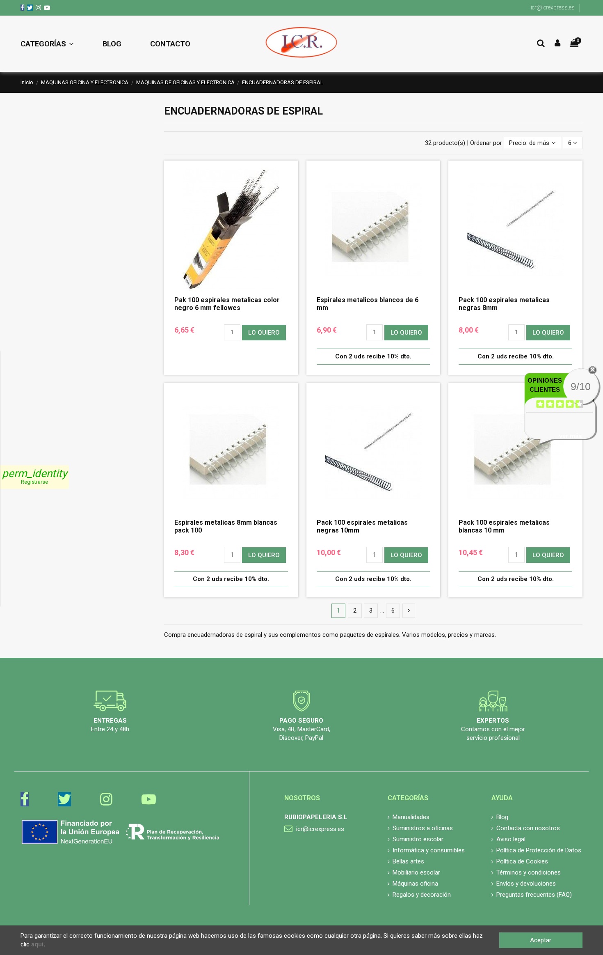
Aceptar (540, 940)
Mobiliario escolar (416, 872)
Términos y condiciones (528, 872)
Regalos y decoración (422, 894)
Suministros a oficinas (423, 828)
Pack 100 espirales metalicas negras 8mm (504, 304)
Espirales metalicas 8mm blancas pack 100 (225, 526)
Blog (502, 817)
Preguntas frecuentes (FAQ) (534, 894)
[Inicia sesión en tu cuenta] (557, 43)
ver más (570, 435)
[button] (54, 44)
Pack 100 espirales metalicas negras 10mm (362, 526)
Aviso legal (510, 839)
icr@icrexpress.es (553, 7)
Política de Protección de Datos (538, 850)
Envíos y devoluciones (526, 883)
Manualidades (411, 817)
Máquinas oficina (415, 883)
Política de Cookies (522, 861)
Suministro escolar (418, 839)
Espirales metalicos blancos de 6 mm (367, 304)
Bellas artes (408, 861)
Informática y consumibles (429, 850)
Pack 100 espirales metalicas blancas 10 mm (504, 526)
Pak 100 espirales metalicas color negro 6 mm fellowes (227, 304)
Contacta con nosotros (528, 828)
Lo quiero (264, 332)
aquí (37, 944)
